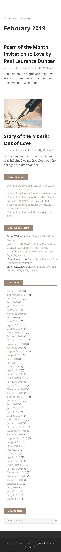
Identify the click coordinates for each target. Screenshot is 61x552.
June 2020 (13, 306)
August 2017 (14, 400)
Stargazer (30, 546)
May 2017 (13, 411)
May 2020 (13, 309)
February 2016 (16, 464)
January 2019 (15, 336)
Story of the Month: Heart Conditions (29, 204)
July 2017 (13, 404)
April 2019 (13, 325)
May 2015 (13, 495)
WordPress (45, 543)
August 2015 (14, 483)
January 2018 (15, 381)
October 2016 (15, 434)
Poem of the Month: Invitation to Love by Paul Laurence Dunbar (29, 54)
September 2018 (17, 351)
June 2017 (13, 408)
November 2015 (17, 476)
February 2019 (16, 332)
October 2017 (15, 393)
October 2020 (15, 291)
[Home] (5, 18)
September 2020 (17, 294)
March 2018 (14, 374)
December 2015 (16, 472)
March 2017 (14, 415)
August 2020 (14, 298)
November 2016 (17, 430)
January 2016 (15, 468)
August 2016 (14, 442)
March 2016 (14, 460)
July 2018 (13, 359)
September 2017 (17, 396)
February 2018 (16, 377)
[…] (39, 83)
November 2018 (17, 343)
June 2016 (13, 449)
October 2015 (15, 480)
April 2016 (13, 457)
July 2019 (13, 317)
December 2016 (16, 427)
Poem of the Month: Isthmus (24, 212)
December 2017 (16, 385)
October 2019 (15, 313)
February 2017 (16, 419)
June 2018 (13, 362)
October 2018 (15, 347)
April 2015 (13, 498)
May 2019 (13, 321)
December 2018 (16, 340)
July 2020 (13, 302)
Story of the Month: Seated (23, 193)
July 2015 (13, 487)
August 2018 (14, 355)
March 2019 (14, 328)
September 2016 (17, 438)
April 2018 (13, 370)
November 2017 (17, 389)
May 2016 (13, 453)
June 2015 (13, 491)
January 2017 (15, 423)
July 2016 (13, 445)
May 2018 (13, 366)
